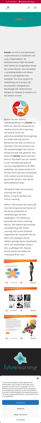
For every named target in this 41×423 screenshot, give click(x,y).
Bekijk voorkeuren (20, 414)
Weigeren (20, 408)
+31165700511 (12, 2)
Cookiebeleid (20, 419)
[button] (38, 378)
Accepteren (20, 402)
